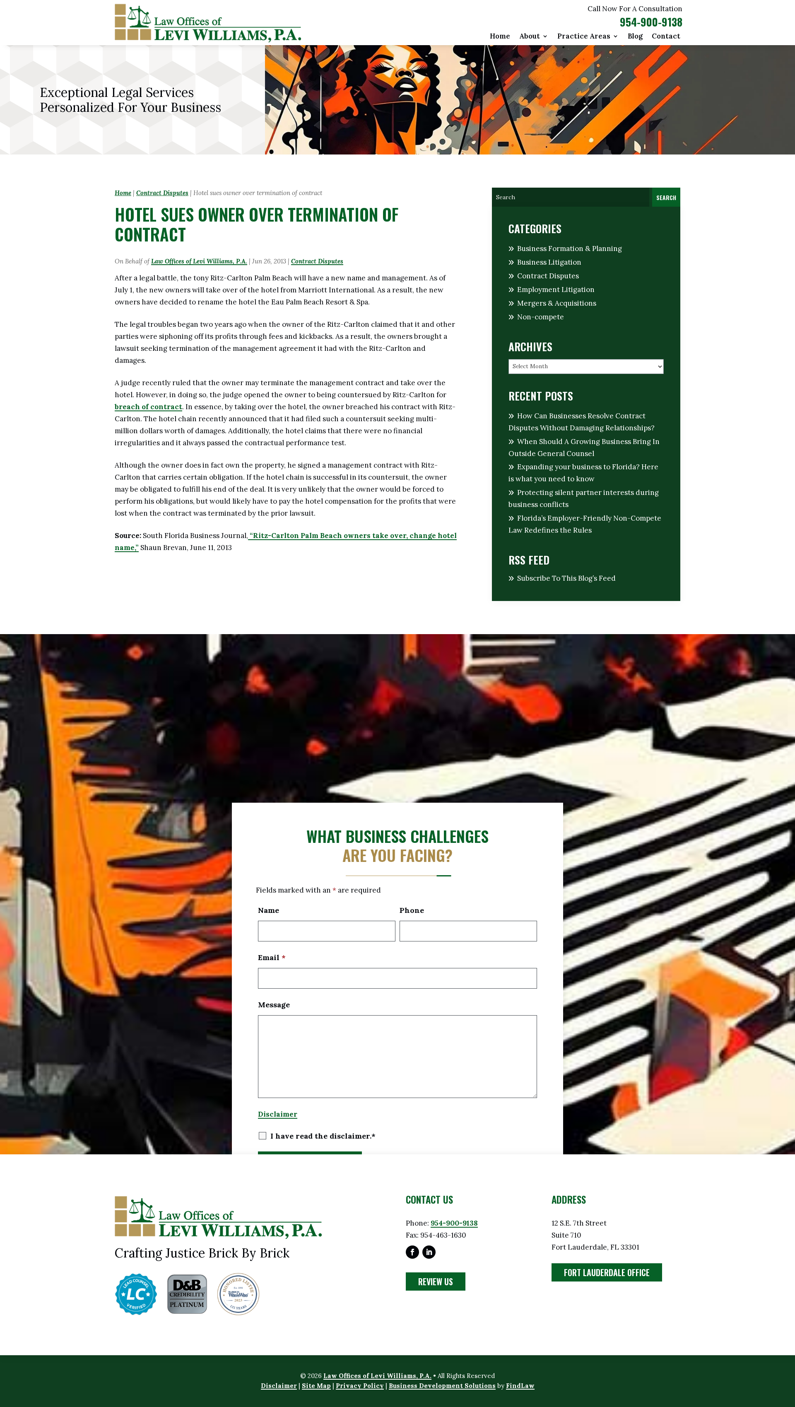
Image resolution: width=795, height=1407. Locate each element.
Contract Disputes (317, 261)
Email (272, 957)
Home (500, 37)
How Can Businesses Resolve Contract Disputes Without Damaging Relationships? (581, 421)
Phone (412, 910)
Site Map (316, 1386)
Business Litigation (549, 262)
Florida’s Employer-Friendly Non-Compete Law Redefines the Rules (584, 524)
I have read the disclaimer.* (323, 1136)
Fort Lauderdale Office (607, 1272)
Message (274, 1004)
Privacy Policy (360, 1386)
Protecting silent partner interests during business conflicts (583, 498)
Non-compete (540, 316)
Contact (666, 37)
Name (268, 910)
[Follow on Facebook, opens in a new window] (412, 1252)
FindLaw (520, 1386)
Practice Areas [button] (583, 37)
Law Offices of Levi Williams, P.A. (199, 261)
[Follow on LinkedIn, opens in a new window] (429, 1252)
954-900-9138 (651, 22)
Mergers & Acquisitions (556, 303)
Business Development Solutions (442, 1386)
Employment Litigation (556, 289)
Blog (635, 37)
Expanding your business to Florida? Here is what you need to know (583, 472)
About (529, 37)
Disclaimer (277, 1114)
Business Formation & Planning (569, 248)
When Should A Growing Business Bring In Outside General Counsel (584, 447)
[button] (786, 1347)
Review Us (435, 1281)
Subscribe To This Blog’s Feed (566, 578)
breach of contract (148, 406)
